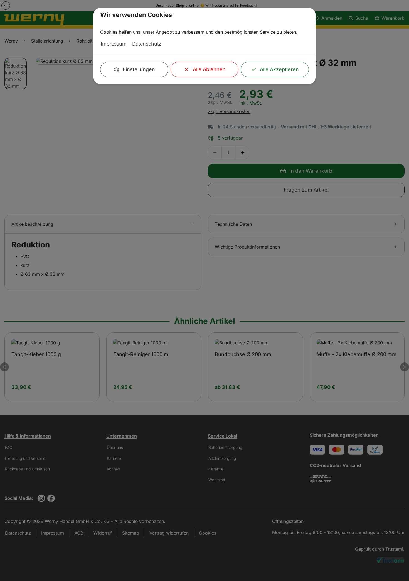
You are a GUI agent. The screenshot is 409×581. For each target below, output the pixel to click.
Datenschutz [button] (146, 44)
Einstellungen (139, 69)
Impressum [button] (114, 44)
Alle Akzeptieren (279, 69)
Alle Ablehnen (209, 69)
